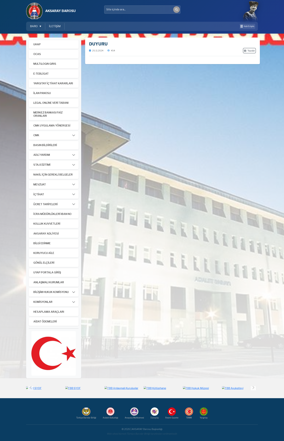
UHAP (37, 44)
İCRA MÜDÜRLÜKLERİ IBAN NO (52, 214)
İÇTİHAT (38, 194)
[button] (253, 387)
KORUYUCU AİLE (43, 253)
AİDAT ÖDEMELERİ (45, 321)
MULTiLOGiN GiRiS (44, 63)
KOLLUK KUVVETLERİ (46, 223)
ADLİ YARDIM (41, 154)
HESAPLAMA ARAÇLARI (48, 311)
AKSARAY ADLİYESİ (46, 233)
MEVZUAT (39, 184)
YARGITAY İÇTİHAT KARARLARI (53, 83)
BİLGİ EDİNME (42, 243)
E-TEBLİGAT (41, 73)
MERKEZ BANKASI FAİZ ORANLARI (48, 114)
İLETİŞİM (55, 26)
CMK (36, 135)
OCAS (37, 54)
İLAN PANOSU (42, 93)
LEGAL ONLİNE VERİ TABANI (51, 102)
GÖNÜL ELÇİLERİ (43, 262)
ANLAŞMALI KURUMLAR (48, 282)
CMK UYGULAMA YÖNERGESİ (51, 125)
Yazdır (251, 50)
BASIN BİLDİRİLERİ (45, 145)
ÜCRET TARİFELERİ (45, 204)
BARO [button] (34, 26)
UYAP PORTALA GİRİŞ (47, 272)
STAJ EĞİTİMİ (41, 164)
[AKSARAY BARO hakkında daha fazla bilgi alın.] (53, 353)
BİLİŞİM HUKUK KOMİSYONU (51, 292)
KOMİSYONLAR (42, 301)
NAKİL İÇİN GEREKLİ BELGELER (53, 174)
